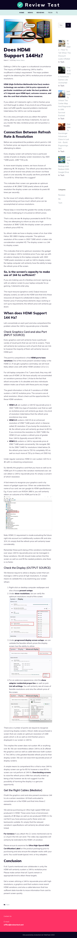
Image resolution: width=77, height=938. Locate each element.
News (30, 12)
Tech (50, 12)
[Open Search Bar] (57, 12)
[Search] (68, 25)
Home (21, 12)
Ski (59, 199)
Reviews (40, 12)
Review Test (42, 5)
